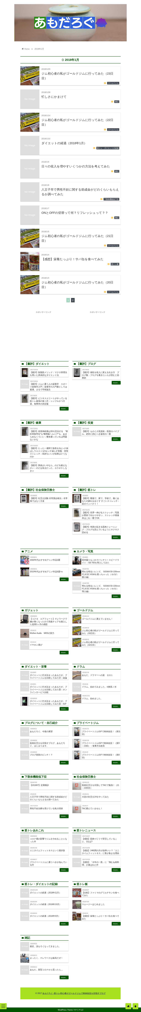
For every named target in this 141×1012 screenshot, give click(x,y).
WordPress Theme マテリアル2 (70, 1010)
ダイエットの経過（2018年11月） (45, 892)
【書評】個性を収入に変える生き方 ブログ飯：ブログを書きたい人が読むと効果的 (100, 375)
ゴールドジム (113, 83)
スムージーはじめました (93, 904)
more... (64, 409)
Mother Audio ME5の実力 (42, 633)
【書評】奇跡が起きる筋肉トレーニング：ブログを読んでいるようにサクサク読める (100, 529)
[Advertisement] (43, 334)
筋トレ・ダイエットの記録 (108, 148)
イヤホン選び (36, 645)
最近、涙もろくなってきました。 (45, 946)
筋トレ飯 (115, 264)
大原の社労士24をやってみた (95, 797)
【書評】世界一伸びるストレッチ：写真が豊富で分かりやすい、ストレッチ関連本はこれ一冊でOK (100, 515)
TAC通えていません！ (92, 808)
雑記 (117, 102)
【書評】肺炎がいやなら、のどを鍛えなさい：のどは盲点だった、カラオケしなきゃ (48, 468)
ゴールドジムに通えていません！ (97, 619)
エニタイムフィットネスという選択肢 (47, 850)
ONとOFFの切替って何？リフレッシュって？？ (74, 212)
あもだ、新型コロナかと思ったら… (46, 969)
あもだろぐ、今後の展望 (41, 731)
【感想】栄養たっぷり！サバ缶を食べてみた (72, 259)
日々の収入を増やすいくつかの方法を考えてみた (75, 166)
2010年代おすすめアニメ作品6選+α (46, 571)
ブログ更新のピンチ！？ (41, 755)
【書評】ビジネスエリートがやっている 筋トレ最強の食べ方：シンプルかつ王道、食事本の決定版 (49, 401)
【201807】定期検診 (39, 785)
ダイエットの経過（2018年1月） (64, 143)
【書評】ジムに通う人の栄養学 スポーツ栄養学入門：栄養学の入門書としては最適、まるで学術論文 (48, 387)
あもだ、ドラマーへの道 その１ (97, 675)
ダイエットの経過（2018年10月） (45, 904)
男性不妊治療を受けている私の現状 (46, 808)
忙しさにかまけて (54, 96)
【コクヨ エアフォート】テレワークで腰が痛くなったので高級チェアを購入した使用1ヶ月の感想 (48, 621)
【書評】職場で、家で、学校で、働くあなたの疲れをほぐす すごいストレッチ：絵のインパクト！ (101, 501)
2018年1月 (39, 49)
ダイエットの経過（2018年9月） (45, 916)
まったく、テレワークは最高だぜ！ (46, 958)
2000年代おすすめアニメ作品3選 (45, 560)
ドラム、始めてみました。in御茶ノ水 (99, 687)
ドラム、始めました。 (92, 698)
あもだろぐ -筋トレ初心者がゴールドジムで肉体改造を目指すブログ (74, 993)
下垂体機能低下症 (111, 199)
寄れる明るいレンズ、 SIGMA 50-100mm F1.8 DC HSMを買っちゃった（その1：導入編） (101, 589)
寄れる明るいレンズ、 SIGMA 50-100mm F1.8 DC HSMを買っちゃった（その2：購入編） (101, 574)
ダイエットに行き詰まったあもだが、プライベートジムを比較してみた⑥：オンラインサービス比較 (48, 689)
